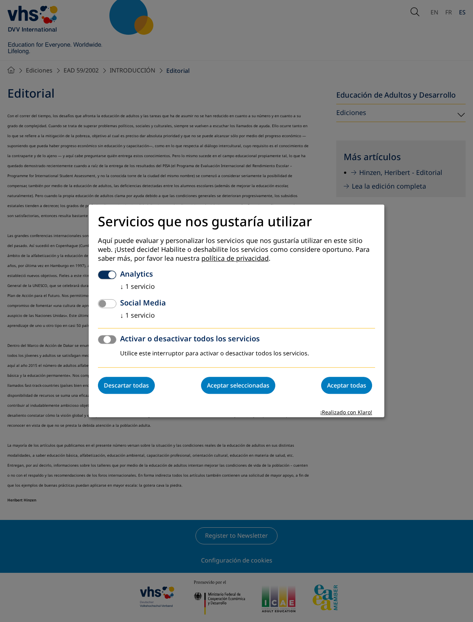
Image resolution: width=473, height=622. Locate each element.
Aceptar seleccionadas (238, 386)
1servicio (137, 287)
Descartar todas (126, 386)
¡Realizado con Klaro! (346, 413)
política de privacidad (235, 259)
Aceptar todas (346, 386)
